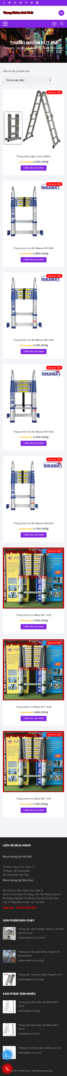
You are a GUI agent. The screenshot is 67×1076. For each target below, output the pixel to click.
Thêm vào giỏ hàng (33, 168)
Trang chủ (8, 48)
